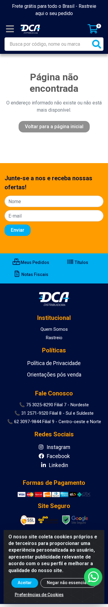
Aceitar (25, 582)
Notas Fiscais (34, 274)
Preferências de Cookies (39, 594)
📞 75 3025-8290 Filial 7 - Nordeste (54, 404)
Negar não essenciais (68, 582)
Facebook (58, 456)
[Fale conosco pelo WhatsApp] (93, 577)
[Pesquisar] (96, 44)
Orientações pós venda (54, 375)
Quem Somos (54, 329)
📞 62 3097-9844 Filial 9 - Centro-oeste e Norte (54, 421)
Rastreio (54, 337)
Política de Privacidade (54, 363)
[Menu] (9, 28)
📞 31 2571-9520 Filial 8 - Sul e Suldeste (54, 413)
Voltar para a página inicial (54, 126)
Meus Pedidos (34, 262)
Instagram (57, 447)
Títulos (81, 262)
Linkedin (58, 465)
